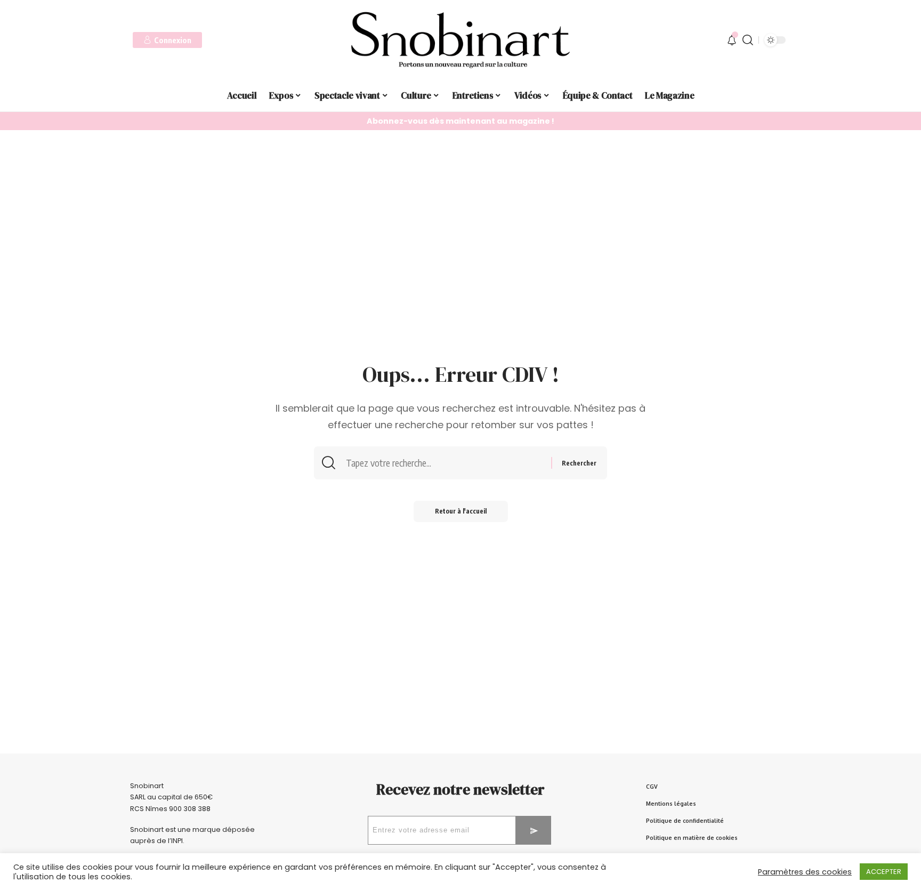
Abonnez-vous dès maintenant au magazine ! (460, 121)
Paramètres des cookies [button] (805, 872)
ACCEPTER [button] (883, 872)
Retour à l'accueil (461, 511)
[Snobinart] (460, 40)
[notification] (731, 40)
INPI (177, 840)
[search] (747, 40)
